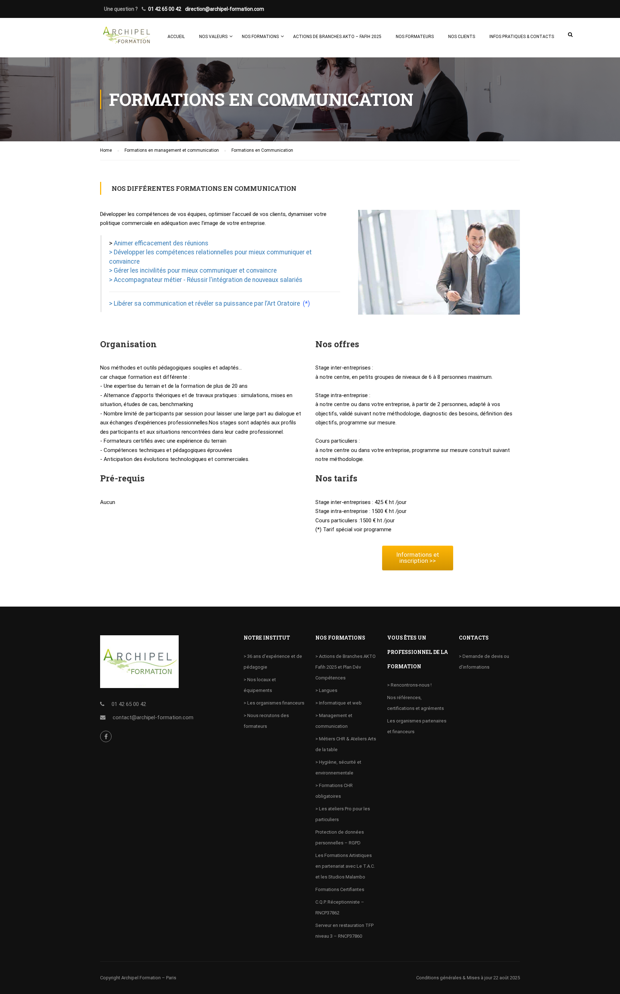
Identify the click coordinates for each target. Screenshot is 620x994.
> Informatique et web (338, 703)
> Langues (326, 690)
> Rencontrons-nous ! (409, 685)
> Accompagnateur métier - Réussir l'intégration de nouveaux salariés (205, 279)
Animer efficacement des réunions (161, 243)
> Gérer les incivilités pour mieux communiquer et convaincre (193, 270)
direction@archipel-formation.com (224, 9)
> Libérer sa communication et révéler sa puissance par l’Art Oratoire (206, 303)
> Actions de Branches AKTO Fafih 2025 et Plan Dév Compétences (345, 667)
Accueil (176, 36)
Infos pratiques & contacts (521, 36)
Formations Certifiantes (339, 889)
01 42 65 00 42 (164, 9)
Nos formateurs (415, 36)
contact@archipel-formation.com (153, 717)
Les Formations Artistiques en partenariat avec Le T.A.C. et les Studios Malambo (345, 866)
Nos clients (461, 36)
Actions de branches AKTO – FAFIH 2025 (337, 36)
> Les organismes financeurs (274, 703)
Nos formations (260, 36)
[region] (93, 942)
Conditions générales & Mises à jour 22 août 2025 (468, 977)
